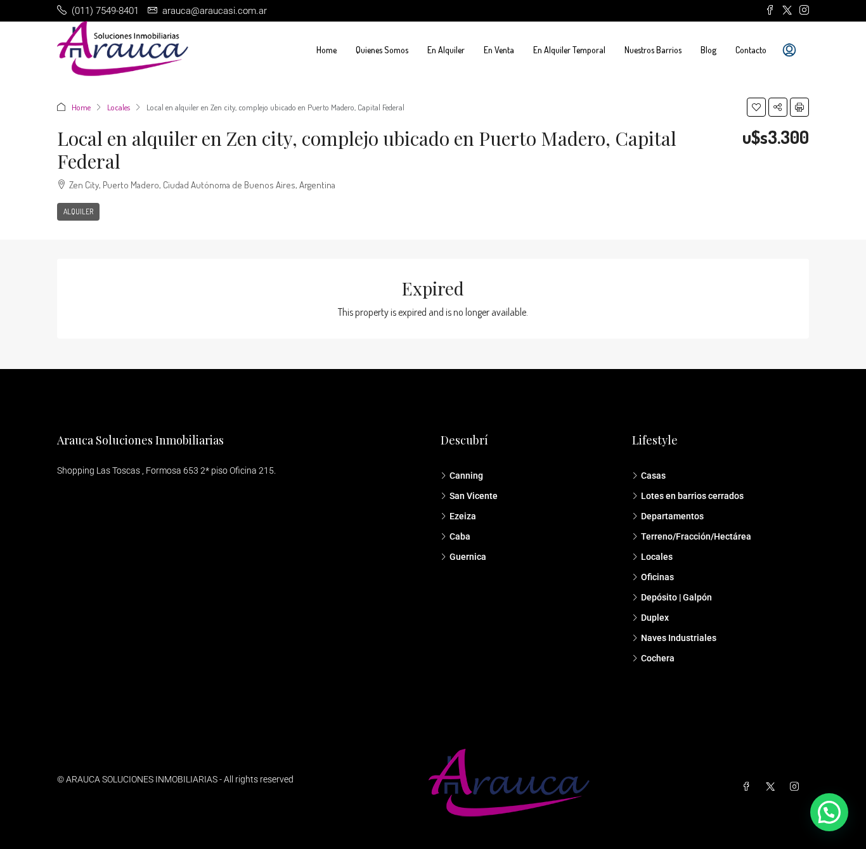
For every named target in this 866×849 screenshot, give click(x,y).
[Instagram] (797, 787)
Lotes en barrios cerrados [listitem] (692, 496)
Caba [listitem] (459, 536)
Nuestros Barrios (653, 49)
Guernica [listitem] (467, 557)
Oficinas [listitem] (657, 577)
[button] (756, 107)
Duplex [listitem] (655, 617)
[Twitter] (773, 787)
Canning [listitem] (466, 475)
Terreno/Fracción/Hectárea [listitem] (696, 536)
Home (326, 49)
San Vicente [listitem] (473, 496)
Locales (118, 107)
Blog (708, 49)
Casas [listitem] (653, 475)
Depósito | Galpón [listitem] (676, 597)
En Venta (499, 49)
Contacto (750, 49)
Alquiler (78, 211)
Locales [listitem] (657, 557)
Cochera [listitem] (658, 658)
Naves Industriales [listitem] (678, 638)
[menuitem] (789, 50)
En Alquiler (446, 49)
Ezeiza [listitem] (462, 516)
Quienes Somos (382, 49)
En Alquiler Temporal (569, 49)
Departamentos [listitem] (672, 516)
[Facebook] (749, 787)
